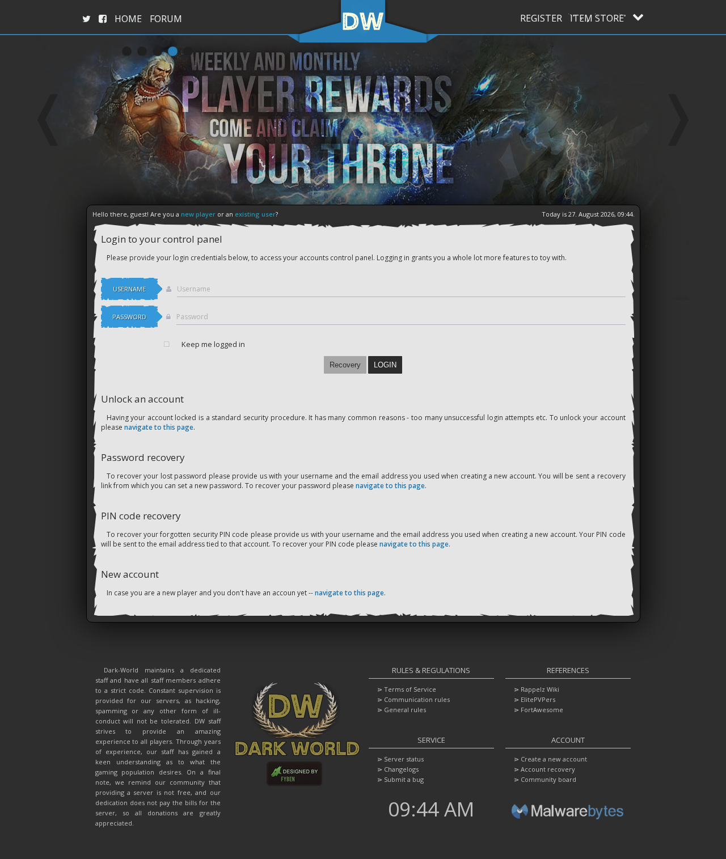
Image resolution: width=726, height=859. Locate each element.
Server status (404, 759)
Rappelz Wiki (540, 689)
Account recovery (548, 769)
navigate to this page (158, 427)
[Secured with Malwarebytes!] (567, 825)
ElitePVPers (538, 699)
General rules (405, 709)
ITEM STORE (597, 18)
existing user (255, 214)
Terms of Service (410, 689)
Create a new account (554, 759)
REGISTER (541, 18)
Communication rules (417, 699)
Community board (548, 779)
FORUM (166, 18)
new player (198, 214)
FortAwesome (542, 709)
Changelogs (401, 769)
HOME (128, 18)
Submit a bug (404, 779)
